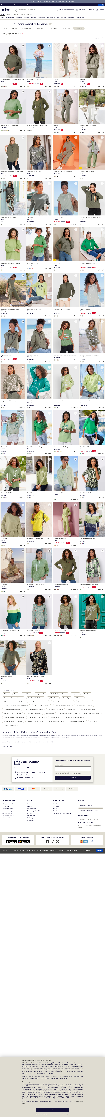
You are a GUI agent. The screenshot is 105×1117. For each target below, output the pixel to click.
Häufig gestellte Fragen (9, 804)
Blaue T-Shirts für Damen (56, 721)
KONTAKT (81, 800)
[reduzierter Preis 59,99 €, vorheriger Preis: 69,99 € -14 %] (66, 198)
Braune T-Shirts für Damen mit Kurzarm (16, 705)
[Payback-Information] (99, 850)
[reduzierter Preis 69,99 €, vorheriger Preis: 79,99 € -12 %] (92, 290)
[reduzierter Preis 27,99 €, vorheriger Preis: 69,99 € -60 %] (66, 519)
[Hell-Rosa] (31, 497)
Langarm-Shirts (41, 28)
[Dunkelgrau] (3, 86)
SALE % (15, 14)
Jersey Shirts (50, 713)
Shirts (15, 24)
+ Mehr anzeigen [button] (7, 746)
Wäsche (26, 17)
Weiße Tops (79, 698)
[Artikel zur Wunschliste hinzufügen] (22, 45)
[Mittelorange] (6, 497)
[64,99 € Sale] (66, 60)
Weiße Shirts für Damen (88, 709)
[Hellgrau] (4, 178)
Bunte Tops (71, 709)
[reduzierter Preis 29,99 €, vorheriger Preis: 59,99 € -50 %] (13, 60)
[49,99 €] (13, 198)
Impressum (53, 850)
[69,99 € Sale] (66, 106)
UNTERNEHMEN (58, 800)
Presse (55, 808)
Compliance (56, 811)
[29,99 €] (92, 336)
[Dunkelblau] (82, 132)
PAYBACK (30, 820)
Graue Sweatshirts (10, 725)
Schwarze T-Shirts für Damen (13, 721)
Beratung (71, 17)
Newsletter (30, 806)
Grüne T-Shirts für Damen (12, 709)
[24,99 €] (13, 290)
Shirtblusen (54, 28)
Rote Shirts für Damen (84, 702)
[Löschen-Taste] (42, 9)
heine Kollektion (61, 17)
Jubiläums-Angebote (26, 14)
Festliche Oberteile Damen (39, 702)
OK (52, 1110)
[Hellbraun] (4, 130)
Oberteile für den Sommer (84, 705)
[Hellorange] (57, 360)
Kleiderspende (31, 818)
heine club (30, 804)
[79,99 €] (39, 336)
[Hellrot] (6, 130)
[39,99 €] (39, 106)
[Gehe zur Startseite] (5, 9)
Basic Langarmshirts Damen (34, 709)
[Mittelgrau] (83, 132)
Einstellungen (65, 1114)
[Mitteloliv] (28, 130)
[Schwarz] (3, 130)
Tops (5, 28)
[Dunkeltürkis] (55, 499)
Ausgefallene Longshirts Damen (62, 702)
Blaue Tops (66, 698)
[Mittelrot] (82, 543)
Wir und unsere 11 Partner (29, 1063)
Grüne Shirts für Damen (33, 713)
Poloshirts (87, 694)
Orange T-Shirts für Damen (91, 713)
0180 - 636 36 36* (86, 822)
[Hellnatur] (6, 86)
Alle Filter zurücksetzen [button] (15, 33)
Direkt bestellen (7, 813)
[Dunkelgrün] (28, 635)
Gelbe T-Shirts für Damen (41, 705)
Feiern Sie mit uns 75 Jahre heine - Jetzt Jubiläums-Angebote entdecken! (52, 1)
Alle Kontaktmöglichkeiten (90, 810)
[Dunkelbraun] (31, 130)
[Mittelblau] (55, 86)
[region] (52, 1087)
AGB (28, 850)
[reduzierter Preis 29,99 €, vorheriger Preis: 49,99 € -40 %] (13, 152)
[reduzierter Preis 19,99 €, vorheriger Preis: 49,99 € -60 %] (39, 60)
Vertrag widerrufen (19, 850)
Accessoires (41, 17)
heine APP (30, 813)
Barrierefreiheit (44, 850)
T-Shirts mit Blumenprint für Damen (15, 702)
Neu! (2, 17)
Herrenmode (80, 17)
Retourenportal (6, 806)
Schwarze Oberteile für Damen (13, 698)
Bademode (19, 17)
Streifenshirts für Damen (35, 698)
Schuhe (33, 17)
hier (62, 1071)
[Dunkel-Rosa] (31, 268)
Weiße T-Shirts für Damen (59, 694)
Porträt (55, 804)
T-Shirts (14, 28)
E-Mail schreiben (86, 806)
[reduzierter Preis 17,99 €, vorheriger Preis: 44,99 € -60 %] (13, 244)
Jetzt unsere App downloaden (18, 837)
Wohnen (8, 14)
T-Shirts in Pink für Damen (35, 721)
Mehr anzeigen (77, 773)
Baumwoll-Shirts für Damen (12, 713)
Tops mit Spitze (54, 717)
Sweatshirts (79, 28)
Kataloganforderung (8, 815)
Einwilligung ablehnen (41, 1114)
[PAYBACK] (101, 4)
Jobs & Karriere (57, 806)
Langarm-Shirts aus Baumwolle (74, 717)
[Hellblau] (58, 360)
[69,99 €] (92, 381)
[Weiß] (57, 86)
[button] (2, 24)
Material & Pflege (7, 811)
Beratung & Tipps (7, 808)
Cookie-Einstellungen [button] (71, 850)
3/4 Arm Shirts (26, 28)
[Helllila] (4, 453)
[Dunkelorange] (57, 589)
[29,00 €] (39, 519)
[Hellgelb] (7, 130)
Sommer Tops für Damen (77, 721)
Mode (2, 14)
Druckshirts (66, 28)
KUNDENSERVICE (8, 800)
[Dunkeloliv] (1, 86)
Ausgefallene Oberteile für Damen (14, 717)
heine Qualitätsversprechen (10, 818)
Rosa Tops (93, 721)
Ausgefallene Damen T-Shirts (68, 713)
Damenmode (10, 17)
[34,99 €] (13, 106)
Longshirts (75, 694)
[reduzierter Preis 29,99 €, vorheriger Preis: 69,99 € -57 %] (39, 657)
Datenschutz (35, 850)
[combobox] (33, 10)
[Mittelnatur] (4, 545)
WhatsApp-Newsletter (34, 811)
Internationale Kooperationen (62, 813)
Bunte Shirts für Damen (37, 717)
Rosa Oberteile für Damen (63, 705)
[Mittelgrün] (28, 224)
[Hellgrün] (28, 86)
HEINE (29, 800)
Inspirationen (51, 17)
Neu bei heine (31, 808)
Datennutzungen (74, 1063)
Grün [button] (4, 33)
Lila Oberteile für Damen (55, 709)
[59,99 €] (39, 152)
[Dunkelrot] (4, 86)
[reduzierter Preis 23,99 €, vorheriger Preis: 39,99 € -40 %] (92, 427)
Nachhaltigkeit (31, 815)
